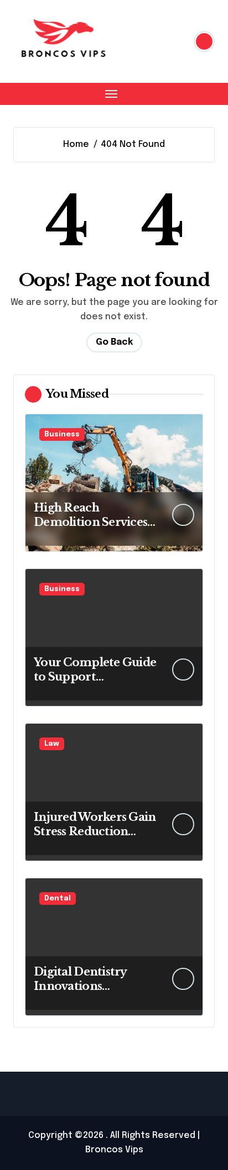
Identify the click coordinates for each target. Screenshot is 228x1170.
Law (51, 743)
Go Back (114, 342)
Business (62, 434)
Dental (57, 898)
